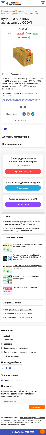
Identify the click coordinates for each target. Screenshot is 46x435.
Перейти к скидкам (23, 171)
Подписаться (23, 188)
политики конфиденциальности (32, 418)
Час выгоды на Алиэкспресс (25, 287)
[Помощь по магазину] (23, 29)
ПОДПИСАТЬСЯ (37, 407)
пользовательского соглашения (14, 420)
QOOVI (35, 33)
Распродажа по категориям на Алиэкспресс (26, 277)
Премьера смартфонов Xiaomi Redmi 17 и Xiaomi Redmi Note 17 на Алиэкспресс (28, 257)
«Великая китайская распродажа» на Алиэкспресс (27, 245)
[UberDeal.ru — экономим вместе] (13, 3)
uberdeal (20, 33)
